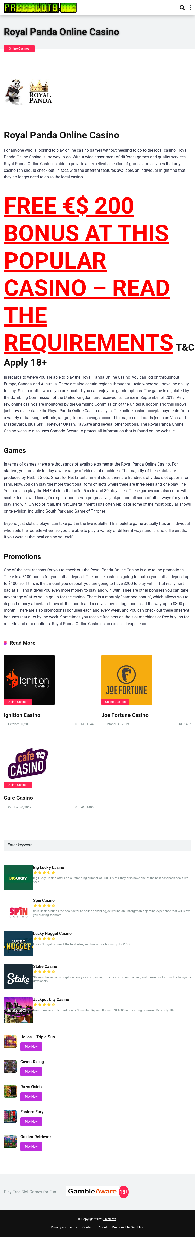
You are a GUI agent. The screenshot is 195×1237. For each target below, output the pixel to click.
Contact (87, 1227)
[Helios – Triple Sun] (10, 1046)
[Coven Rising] (10, 1071)
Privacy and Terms (64, 1227)
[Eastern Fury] (10, 1121)
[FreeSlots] (40, 7)
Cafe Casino (18, 798)
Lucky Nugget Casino (52, 933)
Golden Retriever (35, 1136)
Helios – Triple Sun (37, 1036)
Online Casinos (19, 48)
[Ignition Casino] (49, 680)
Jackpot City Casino (51, 999)
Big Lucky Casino (48, 867)
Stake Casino (45, 966)
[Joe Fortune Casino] (146, 680)
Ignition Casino (22, 715)
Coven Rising (32, 1061)
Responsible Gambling (128, 1227)
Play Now (31, 1046)
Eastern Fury (31, 1111)
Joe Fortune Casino (125, 715)
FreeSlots (109, 1219)
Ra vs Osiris (31, 1086)
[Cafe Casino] (49, 762)
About (103, 1227)
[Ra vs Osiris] (10, 1096)
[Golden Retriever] (10, 1146)
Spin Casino (44, 900)
